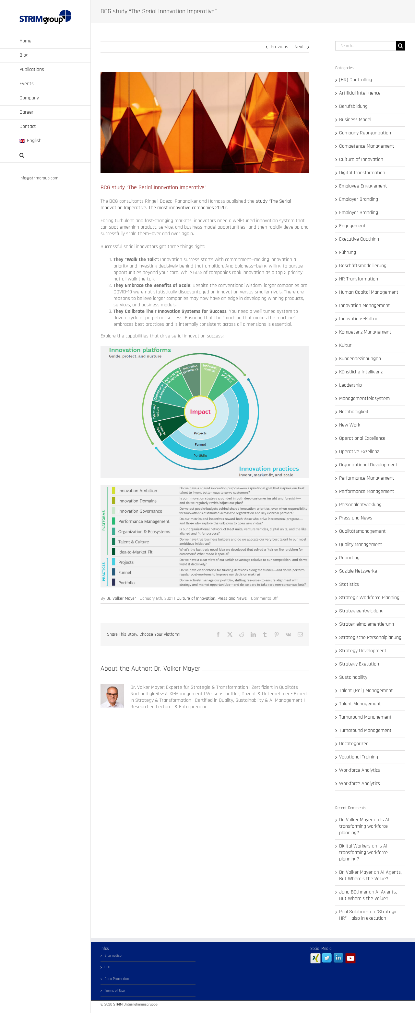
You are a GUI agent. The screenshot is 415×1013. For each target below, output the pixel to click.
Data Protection (116, 978)
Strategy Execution (359, 664)
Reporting (349, 558)
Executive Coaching (359, 239)
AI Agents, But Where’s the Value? (370, 875)
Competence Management (366, 146)
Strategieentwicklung (361, 611)
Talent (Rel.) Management (366, 691)
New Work (349, 425)
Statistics (349, 584)
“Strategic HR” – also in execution (368, 915)
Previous (279, 46)
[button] (45, 155)
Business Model (355, 120)
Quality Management (360, 544)
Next (299, 46)
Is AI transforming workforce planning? (364, 826)
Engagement (352, 226)
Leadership (350, 385)
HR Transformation (358, 279)
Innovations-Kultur (358, 319)
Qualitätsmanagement (362, 531)
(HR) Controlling (355, 80)
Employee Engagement (363, 186)
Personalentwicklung (360, 505)
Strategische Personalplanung (370, 637)
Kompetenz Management (365, 332)
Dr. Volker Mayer (121, 598)
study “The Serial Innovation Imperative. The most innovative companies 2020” (196, 204)
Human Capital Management (368, 292)
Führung (347, 252)
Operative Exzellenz (359, 452)
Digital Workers (355, 846)
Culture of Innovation (196, 598)
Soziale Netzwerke (358, 571)
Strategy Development (362, 651)
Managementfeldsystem (364, 398)
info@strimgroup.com (38, 178)
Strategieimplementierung (366, 624)
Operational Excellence (362, 438)
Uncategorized (354, 744)
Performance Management (366, 478)
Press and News (232, 598)
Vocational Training (358, 757)
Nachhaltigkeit (354, 412)
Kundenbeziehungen (360, 359)
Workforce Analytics (359, 770)
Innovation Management (364, 305)
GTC (107, 967)
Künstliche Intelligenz (361, 372)
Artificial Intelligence (360, 93)
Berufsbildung (353, 106)
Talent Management (360, 704)
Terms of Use (114, 990)
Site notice (113, 955)
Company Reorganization (365, 133)
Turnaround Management (365, 717)
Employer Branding (358, 199)
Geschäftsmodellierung (362, 266)
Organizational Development (368, 465)
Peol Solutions (354, 911)
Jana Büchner (353, 892)
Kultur (345, 345)
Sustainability (353, 677)
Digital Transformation (362, 173)
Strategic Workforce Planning (369, 598)
